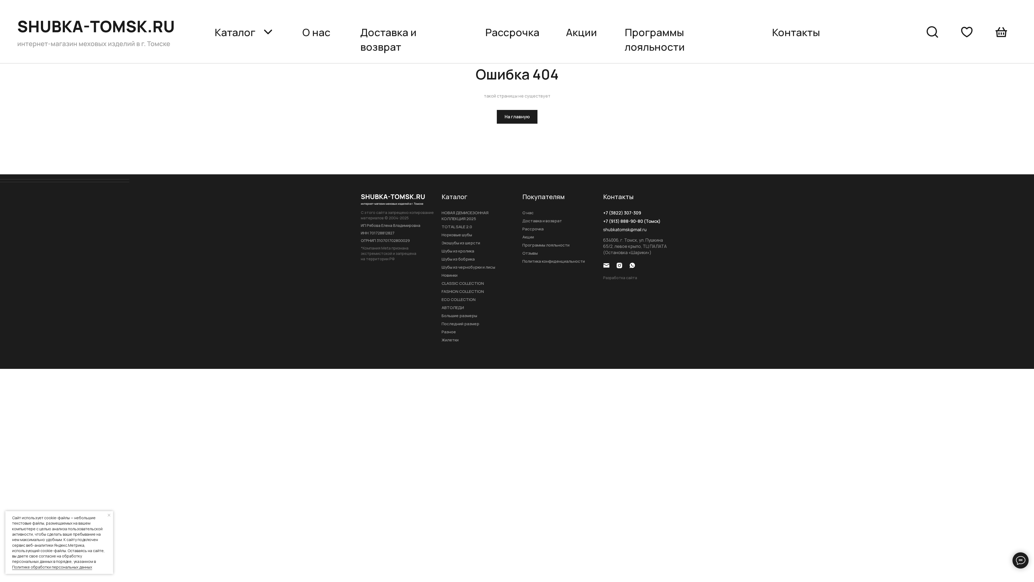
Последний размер (460, 324)
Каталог (454, 196)
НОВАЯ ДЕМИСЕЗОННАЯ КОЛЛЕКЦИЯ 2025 (465, 215)
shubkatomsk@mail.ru (625, 230)
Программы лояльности (546, 245)
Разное (449, 332)
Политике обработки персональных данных (52, 567)
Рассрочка (512, 32)
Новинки (449, 275)
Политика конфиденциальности (553, 261)
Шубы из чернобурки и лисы (468, 267)
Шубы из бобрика (458, 259)
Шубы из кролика (458, 251)
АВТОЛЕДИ (453, 307)
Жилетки (450, 340)
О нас (316, 32)
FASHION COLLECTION (463, 291)
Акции (581, 32)
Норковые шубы (457, 235)
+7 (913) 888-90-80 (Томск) (632, 221)
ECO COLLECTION (459, 299)
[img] (97, 32)
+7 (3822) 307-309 (622, 213)
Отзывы (530, 253)
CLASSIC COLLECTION (463, 283)
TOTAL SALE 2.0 (457, 227)
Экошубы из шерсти (461, 243)
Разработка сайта (620, 277)
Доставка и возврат (388, 39)
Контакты (796, 32)
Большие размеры (459, 315)
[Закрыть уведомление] (109, 515)
